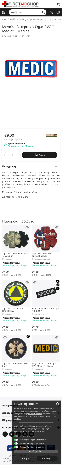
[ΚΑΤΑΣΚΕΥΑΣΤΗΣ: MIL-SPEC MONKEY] (51, 135)
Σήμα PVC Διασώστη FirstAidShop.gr (42, 254)
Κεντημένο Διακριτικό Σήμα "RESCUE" (45, 309)
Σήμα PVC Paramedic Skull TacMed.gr (15, 254)
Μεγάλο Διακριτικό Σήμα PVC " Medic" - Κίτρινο (44, 364)
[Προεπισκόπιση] (27, 227)
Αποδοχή (46, 458)
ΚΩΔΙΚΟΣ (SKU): (10, 36)
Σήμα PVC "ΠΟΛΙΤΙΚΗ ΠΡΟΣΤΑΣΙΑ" (12, 309)
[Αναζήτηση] (43, 12)
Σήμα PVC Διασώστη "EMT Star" (15, 364)
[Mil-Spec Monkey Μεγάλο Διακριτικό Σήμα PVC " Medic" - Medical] (31, 68)
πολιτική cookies (35, 414)
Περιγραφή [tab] (9, 166)
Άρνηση (25, 458)
